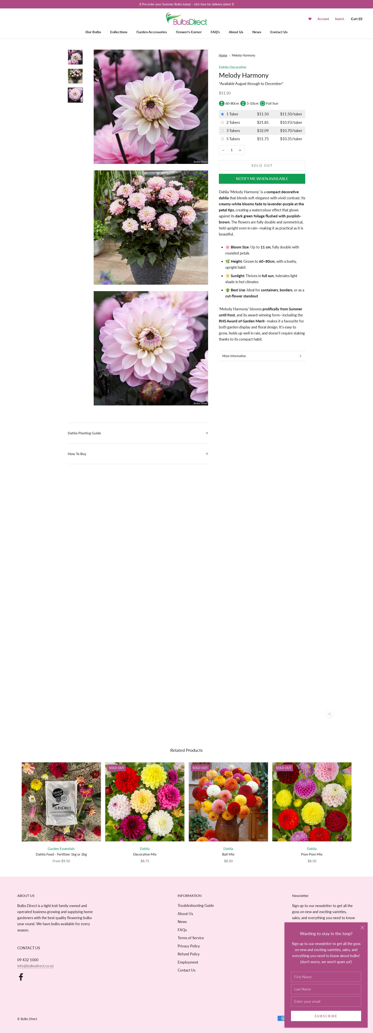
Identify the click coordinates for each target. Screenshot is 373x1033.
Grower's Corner (189, 32)
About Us (236, 32)
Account (323, 19)
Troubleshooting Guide (196, 905)
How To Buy (77, 454)
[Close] (362, 927)
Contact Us (279, 32)
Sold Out (262, 165)
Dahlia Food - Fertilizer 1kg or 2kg (61, 854)
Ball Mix (228, 854)
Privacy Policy (189, 946)
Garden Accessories (151, 32)
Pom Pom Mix (311, 854)
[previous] (13, 808)
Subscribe (326, 1016)
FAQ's (215, 32)
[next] (359, 808)
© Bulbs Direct (27, 1019)
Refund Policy (189, 954)
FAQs (182, 930)
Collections (118, 32)
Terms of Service (191, 938)
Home (223, 55)
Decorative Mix (144, 854)
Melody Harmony (243, 55)
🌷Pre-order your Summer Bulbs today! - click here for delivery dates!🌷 (186, 4)
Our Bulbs (93, 32)
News (256, 32)
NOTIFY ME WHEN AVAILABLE (262, 178)
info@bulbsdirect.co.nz (35, 966)
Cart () (356, 19)
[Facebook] (21, 977)
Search (339, 19)
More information (234, 356)
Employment (188, 962)
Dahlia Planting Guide (84, 433)
